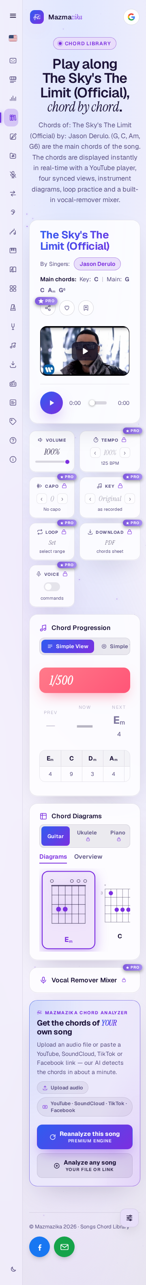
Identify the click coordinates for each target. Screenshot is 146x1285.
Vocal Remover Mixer (84, 980)
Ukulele (87, 832)
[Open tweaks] (129, 1218)
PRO (50, 301)
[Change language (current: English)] (11, 38)
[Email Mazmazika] (64, 1247)
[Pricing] (11, 421)
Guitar (55, 836)
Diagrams (53, 856)
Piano (117, 832)
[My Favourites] (86, 308)
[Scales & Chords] (11, 231)
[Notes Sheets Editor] (11, 136)
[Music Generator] (11, 345)
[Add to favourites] (67, 308)
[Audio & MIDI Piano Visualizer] (11, 61)
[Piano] (11, 250)
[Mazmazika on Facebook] (39, 1247)
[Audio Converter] (11, 193)
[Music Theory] (11, 269)
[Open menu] (11, 15)
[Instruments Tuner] (11, 326)
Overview (88, 856)
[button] (68, 910)
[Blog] (11, 402)
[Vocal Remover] (11, 174)
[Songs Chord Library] (11, 117)
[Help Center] (11, 440)
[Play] (85, 351)
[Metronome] (11, 307)
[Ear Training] (11, 212)
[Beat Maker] (11, 288)
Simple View (72, 646)
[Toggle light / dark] (11, 1270)
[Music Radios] (11, 383)
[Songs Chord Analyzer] (11, 98)
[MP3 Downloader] (11, 364)
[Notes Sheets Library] (11, 155)
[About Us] (11, 459)
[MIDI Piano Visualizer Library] (11, 79)
